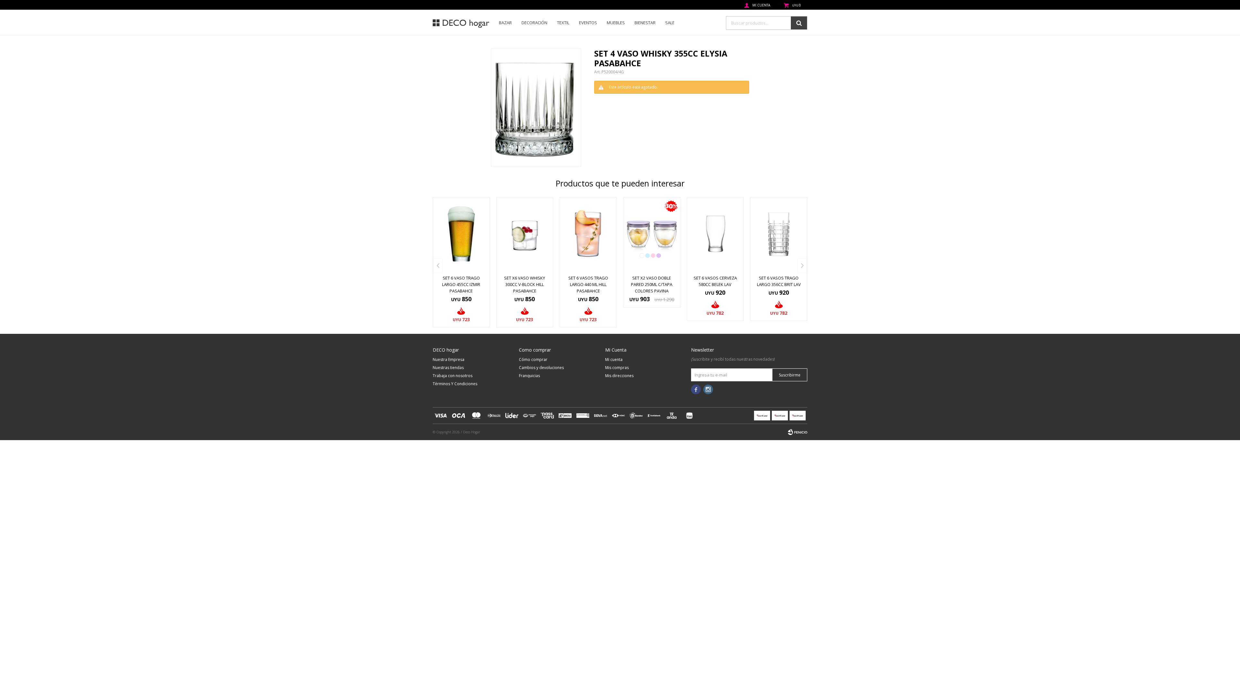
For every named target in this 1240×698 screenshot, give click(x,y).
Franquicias (529, 375)
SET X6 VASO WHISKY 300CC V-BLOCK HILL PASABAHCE (524, 284)
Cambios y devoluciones (541, 367)
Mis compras (617, 367)
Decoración (534, 23)
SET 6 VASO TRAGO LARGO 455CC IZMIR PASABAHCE (461, 284)
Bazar (505, 23)
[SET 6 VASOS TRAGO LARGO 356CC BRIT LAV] (778, 234)
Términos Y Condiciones (455, 383)
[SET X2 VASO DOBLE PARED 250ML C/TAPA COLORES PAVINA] (651, 234)
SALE (670, 23)
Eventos (588, 23)
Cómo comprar (533, 359)
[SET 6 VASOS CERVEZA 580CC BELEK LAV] (715, 234)
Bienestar (645, 23)
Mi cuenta (614, 359)
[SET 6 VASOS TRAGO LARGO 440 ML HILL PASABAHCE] (588, 234)
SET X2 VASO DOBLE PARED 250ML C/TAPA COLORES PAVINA (651, 284)
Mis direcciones (619, 375)
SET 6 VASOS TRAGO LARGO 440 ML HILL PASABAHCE (588, 284)
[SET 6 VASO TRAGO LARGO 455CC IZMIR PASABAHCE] (461, 234)
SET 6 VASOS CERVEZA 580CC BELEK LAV (715, 281)
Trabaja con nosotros (452, 375)
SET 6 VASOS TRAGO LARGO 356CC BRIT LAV (779, 281)
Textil (563, 23)
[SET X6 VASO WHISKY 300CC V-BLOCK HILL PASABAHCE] (524, 234)
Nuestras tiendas (448, 367)
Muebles (616, 23)
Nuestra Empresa (448, 359)
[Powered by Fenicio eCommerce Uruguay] (797, 432)
